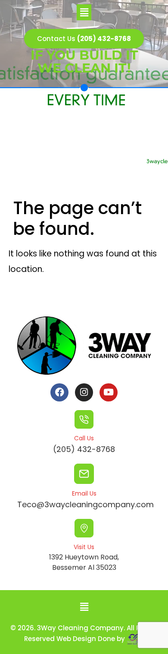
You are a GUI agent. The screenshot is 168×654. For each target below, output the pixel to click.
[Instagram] (84, 392)
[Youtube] (109, 392)
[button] (84, 12)
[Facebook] (59, 392)
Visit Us (84, 547)
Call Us (84, 438)
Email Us (84, 493)
